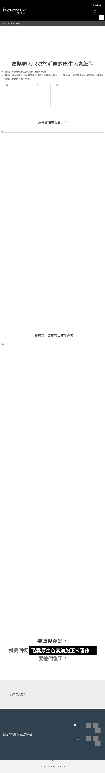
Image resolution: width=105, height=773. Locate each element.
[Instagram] (95, 725)
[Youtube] (98, 730)
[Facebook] (88, 725)
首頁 (4, 24)
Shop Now (97, 5)
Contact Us (96, 11)
